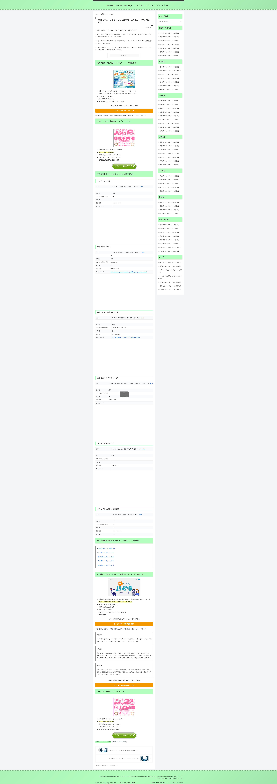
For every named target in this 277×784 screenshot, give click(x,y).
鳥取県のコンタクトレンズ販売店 (169, 183)
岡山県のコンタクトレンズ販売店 (169, 176)
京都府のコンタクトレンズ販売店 (169, 142)
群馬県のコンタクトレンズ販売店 (169, 86)
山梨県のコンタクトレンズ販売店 (169, 108)
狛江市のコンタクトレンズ (106, 561)
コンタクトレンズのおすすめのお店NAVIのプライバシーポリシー (115, 776)
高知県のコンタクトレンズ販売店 (169, 202)
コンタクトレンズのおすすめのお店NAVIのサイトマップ (170, 776)
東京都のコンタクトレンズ (106, 565)
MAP (141, 186)
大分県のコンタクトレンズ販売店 (169, 240)
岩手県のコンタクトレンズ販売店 (169, 40)
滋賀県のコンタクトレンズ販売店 (169, 146)
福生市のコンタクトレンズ (106, 556)
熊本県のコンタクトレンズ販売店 (169, 243)
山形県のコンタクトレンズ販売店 (169, 52)
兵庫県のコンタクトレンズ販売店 (169, 161)
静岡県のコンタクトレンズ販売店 (169, 131)
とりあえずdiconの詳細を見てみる (124, 624)
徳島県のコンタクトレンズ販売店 (169, 213)
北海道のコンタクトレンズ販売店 (169, 33)
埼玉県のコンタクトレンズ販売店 (169, 74)
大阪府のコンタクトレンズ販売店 (169, 164)
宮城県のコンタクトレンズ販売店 (169, 44)
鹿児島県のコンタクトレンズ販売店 (170, 247)
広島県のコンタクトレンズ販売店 (169, 191)
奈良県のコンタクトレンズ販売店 (169, 157)
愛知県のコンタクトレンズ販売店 (169, 127)
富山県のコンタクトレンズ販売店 (169, 119)
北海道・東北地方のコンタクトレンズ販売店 (170, 277)
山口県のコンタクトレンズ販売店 (169, 187)
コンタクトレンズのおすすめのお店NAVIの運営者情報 (143, 776)
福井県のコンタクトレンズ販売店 (169, 112)
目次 (122, 55)
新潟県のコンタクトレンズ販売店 (169, 123)
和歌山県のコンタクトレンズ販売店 (170, 153)
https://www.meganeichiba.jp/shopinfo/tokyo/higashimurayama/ (129, 272)
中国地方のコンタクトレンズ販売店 (170, 262)
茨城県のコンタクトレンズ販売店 (169, 78)
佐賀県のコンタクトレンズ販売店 (169, 232)
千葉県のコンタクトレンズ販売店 (169, 89)
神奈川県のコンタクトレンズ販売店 (170, 70)
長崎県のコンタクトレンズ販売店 (169, 228)
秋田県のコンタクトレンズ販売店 (169, 48)
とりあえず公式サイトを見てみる (124, 110)
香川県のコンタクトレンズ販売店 (169, 210)
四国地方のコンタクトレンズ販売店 (170, 282)
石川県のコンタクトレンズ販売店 (169, 116)
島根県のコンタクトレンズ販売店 (169, 179)
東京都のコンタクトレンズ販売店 (119, 741)
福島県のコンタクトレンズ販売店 (169, 55)
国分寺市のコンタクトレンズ (106, 548)
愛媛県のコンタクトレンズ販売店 (169, 206)
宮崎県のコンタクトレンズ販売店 (169, 236)
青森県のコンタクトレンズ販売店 (169, 37)
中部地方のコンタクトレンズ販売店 (170, 266)
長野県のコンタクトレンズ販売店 (169, 104)
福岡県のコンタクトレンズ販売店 (169, 225)
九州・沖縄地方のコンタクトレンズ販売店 (170, 271)
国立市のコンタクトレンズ (106, 552)
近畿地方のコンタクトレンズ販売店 (170, 286)
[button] (181, 21)
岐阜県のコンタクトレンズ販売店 (169, 100)
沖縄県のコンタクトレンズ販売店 (169, 251)
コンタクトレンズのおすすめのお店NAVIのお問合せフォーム (168, 778)
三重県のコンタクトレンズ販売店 (169, 149)
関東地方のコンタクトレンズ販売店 (104, 741)
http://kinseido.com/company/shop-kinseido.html (126, 337)
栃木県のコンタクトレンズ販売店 (169, 82)
